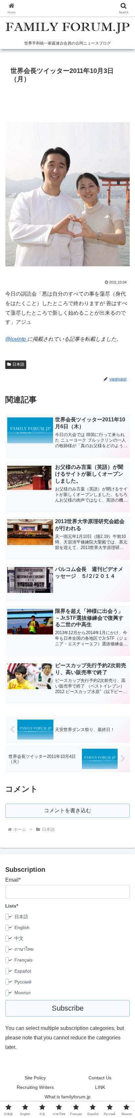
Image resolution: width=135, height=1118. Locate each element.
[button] (121, 901)
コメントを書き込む (67, 810)
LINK (100, 1087)
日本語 (18, 364)
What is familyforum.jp (67, 1096)
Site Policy (35, 1077)
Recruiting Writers (35, 1087)
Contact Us (99, 1077)
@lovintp (16, 339)
